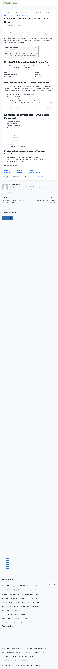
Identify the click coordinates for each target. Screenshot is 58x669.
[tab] (7, 558)
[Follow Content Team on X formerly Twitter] (11, 192)
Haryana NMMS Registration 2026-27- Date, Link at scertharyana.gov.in (24, 586)
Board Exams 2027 (16, 15)
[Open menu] (54, 3)
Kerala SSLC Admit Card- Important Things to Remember (23, 55)
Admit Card (7, 15)
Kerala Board (26, 15)
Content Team (9, 25)
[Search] (55, 584)
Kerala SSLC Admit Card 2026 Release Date (18, 50)
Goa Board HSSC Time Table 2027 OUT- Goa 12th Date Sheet (21, 602)
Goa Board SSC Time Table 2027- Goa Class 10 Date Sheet (20, 606)
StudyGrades (21, 177)
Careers (19, 170)
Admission (20, 172)
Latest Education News (35, 172)
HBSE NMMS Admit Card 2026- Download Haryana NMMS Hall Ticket (23, 590)
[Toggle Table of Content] (35, 47)
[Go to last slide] (4, 218)
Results (31, 170)
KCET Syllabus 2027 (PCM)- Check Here (14, 614)
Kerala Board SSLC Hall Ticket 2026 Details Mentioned (21, 54)
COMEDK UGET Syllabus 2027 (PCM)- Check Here (17, 619)
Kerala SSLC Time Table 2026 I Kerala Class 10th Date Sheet (13, 200)
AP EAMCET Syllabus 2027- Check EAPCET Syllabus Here (19, 598)
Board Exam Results (44, 177)
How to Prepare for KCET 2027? (11, 610)
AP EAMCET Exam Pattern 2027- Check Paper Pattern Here (20, 594)
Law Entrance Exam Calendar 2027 (12, 623)
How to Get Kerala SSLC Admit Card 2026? (18, 52)
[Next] (10, 218)
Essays (6, 170)
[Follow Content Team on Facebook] (10, 192)
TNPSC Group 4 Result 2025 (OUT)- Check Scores (45, 200)
